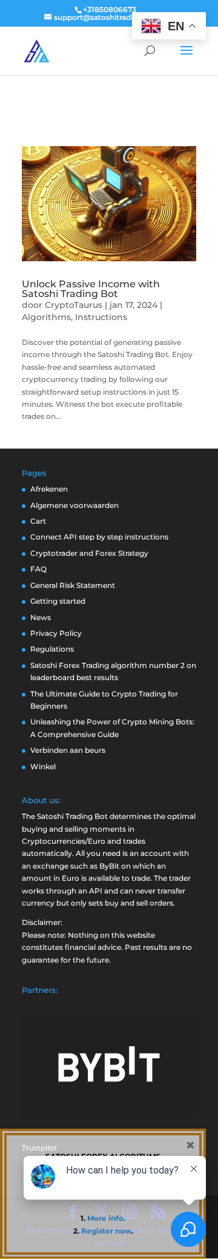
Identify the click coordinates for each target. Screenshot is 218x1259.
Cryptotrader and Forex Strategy (89, 553)
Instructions (101, 317)
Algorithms (46, 317)
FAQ (38, 568)
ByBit (109, 865)
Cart (38, 521)
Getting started (57, 601)
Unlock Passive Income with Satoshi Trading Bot (91, 288)
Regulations (52, 648)
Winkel (43, 766)
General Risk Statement (72, 585)
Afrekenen (49, 488)
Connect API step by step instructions (99, 536)
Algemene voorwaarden (74, 505)
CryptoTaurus (73, 304)
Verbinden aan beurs (67, 750)
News (40, 617)
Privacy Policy (56, 633)
